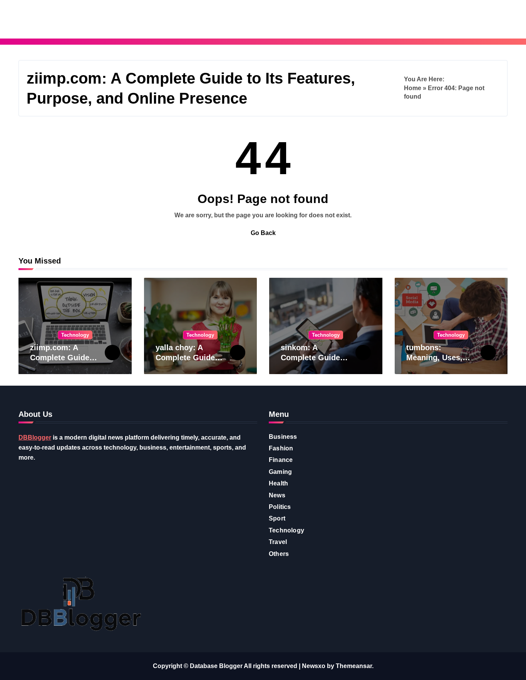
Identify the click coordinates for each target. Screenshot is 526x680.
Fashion (281, 448)
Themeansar (354, 666)
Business (283, 436)
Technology (75, 335)
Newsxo (313, 666)
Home (412, 88)
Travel (278, 542)
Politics (280, 507)
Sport (277, 518)
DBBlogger (34, 437)
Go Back (263, 233)
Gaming (280, 471)
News (277, 495)
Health (278, 483)
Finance (281, 460)
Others (279, 554)
